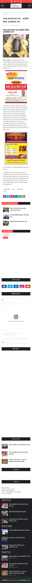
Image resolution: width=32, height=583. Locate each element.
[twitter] (15, 1)
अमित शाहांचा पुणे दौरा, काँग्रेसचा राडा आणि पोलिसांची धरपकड (18, 520)
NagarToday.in (7, 25)
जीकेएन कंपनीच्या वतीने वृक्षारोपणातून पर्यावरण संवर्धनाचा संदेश (18, 209)
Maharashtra (20, 189)
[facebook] (12, 1)
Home (4, 12)
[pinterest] (20, 1)
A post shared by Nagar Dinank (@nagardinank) (16, 339)
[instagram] (18, 1)
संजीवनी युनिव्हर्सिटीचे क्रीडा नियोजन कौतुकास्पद (19, 530)
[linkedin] (16, 286)
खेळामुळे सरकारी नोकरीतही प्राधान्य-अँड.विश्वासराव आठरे (17, 546)
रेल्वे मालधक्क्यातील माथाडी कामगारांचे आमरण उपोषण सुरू (18, 453)
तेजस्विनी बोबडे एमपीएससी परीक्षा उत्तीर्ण (18, 221)
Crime (13, 189)
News (5, 191)
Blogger (28, 580)
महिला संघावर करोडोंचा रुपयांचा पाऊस (17, 537)
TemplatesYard (14, 580)
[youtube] (27, 286)
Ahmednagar (10, 12)
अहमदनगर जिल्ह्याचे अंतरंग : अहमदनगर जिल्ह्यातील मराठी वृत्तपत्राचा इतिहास (17, 460)
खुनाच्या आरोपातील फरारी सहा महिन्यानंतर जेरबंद (19, 444)
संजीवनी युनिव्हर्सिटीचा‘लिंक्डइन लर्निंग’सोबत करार (19, 216)
